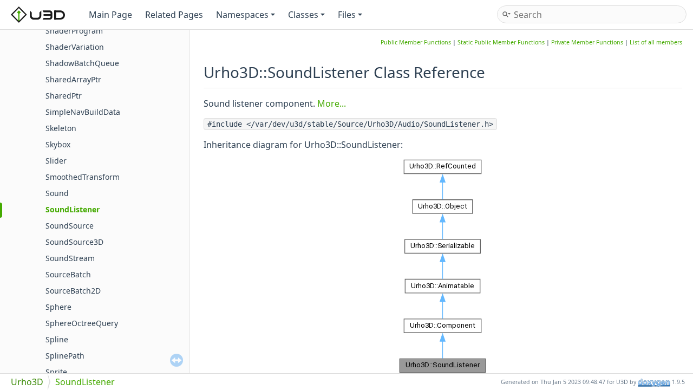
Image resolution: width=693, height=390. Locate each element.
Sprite (56, 372)
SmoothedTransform (82, 177)
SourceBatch (68, 274)
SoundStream (70, 258)
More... (331, 103)
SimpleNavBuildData (82, 112)
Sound (57, 193)
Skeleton (60, 128)
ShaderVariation (74, 47)
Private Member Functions (587, 42)
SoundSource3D (74, 242)
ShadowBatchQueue (82, 63)
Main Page (110, 15)
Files (347, 15)
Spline (56, 339)
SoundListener (72, 209)
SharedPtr (63, 95)
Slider (56, 160)
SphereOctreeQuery (81, 323)
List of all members (656, 42)
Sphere (58, 307)
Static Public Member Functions (501, 42)
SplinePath (64, 355)
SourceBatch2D (73, 290)
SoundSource (69, 225)
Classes (303, 15)
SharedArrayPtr (73, 79)
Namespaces (242, 15)
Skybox (57, 144)
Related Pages (174, 15)
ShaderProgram (74, 30)
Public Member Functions (416, 42)
